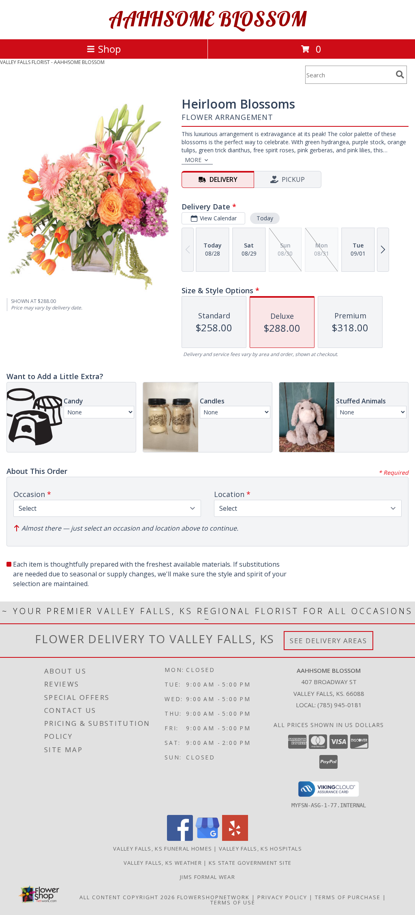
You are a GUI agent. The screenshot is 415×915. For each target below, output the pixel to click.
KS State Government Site (250, 862)
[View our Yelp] (235, 838)
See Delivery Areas (328, 640)
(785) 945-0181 (339, 705)
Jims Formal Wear (207, 877)
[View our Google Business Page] (207, 838)
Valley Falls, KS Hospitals (260, 848)
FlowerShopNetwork (213, 897)
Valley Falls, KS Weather (163, 862)
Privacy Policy (282, 897)
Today (265, 218)
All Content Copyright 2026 (127, 897)
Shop (109, 48)
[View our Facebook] (180, 838)
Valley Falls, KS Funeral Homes (162, 848)
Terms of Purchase (348, 897)
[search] (400, 74)
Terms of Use (232, 902)
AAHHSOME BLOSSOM (207, 19)
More (193, 160)
